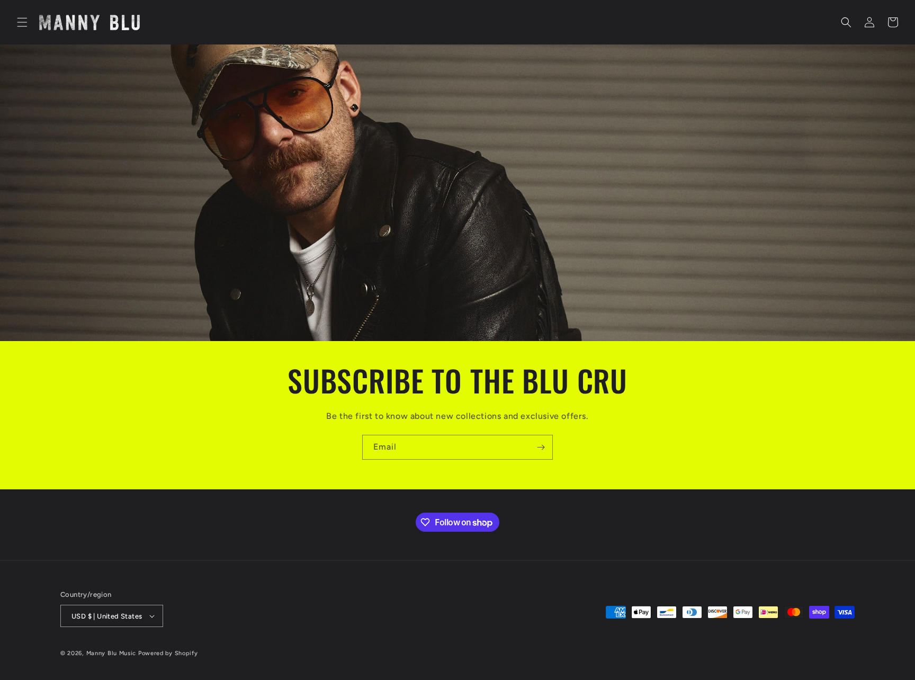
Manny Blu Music (111, 653)
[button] (22, 22)
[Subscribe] (540, 447)
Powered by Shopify (168, 653)
